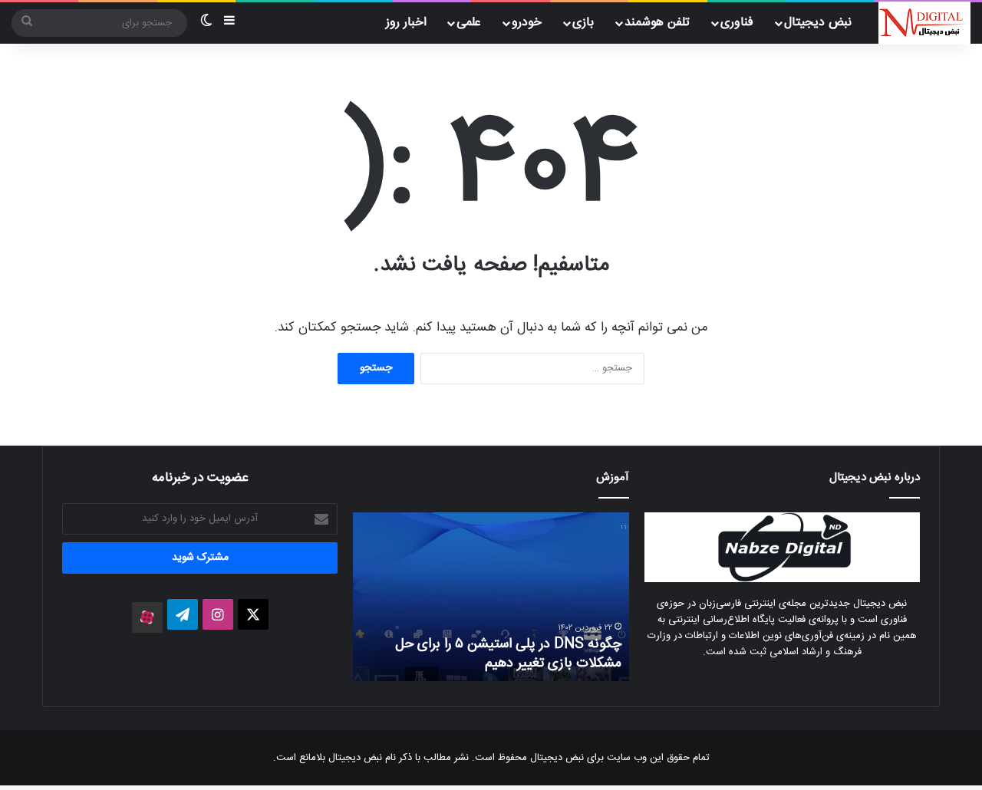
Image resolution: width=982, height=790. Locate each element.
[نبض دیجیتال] (924, 23)
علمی (468, 22)
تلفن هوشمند (657, 22)
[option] (491, 596)
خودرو (527, 22)
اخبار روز (406, 22)
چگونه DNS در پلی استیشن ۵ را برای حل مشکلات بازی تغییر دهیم (508, 654)
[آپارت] (147, 617)
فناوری (736, 22)
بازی (583, 22)
